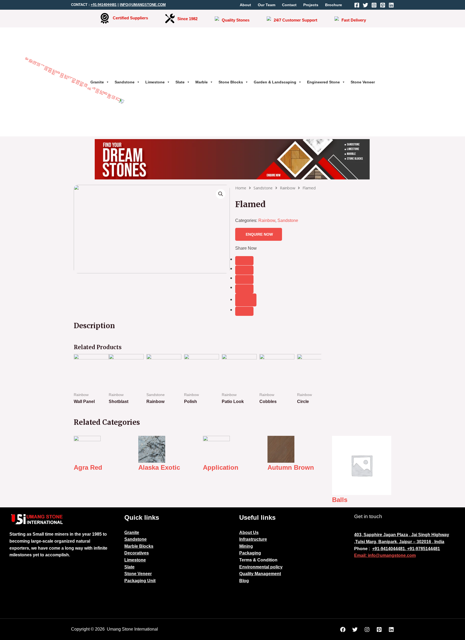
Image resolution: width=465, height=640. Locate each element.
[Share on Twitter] (244, 270)
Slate (180, 82)
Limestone (155, 82)
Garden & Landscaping (275, 82)
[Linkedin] (391, 5)
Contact (289, 5)
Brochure (333, 5)
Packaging (250, 553)
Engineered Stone (323, 82)
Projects (310, 5)
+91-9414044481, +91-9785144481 (406, 548)
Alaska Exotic (159, 467)
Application (220, 467)
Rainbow (287, 187)
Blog (244, 580)
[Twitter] (365, 5)
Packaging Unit (140, 580)
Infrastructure (253, 539)
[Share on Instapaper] (244, 279)
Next (314, 383)
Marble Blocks (138, 546)
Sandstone (125, 82)
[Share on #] (244, 260)
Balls (339, 499)
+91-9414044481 (104, 5)
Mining (246, 546)
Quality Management (260, 573)
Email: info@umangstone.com (385, 555)
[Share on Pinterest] (245, 300)
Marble (201, 82)
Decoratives (136, 553)
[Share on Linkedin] (244, 289)
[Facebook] (357, 5)
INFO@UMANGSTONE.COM (143, 5)
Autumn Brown (290, 467)
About (245, 5)
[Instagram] (374, 5)
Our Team (266, 5)
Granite (97, 82)
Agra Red (88, 467)
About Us (249, 532)
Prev (80, 383)
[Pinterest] (382, 5)
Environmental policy (261, 567)
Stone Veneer (363, 82)
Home (240, 187)
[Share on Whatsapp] (244, 311)
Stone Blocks (231, 82)
